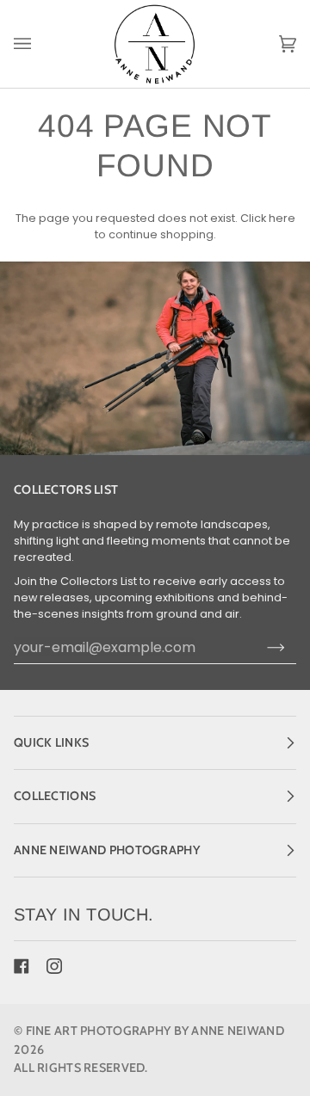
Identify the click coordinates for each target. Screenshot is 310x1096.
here (282, 218)
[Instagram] (54, 966)
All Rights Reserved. (81, 1067)
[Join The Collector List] (275, 647)
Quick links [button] (51, 742)
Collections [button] (55, 796)
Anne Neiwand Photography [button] (107, 850)
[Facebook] (21, 966)
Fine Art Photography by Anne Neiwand (155, 1030)
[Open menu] (39, 44)
